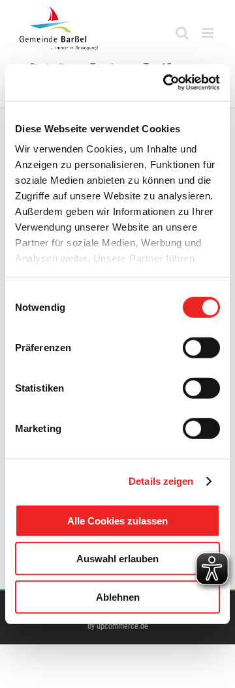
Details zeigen (161, 481)
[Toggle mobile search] (182, 33)
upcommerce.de (122, 626)
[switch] (201, 347)
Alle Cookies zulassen (117, 520)
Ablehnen (118, 596)
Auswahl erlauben (117, 558)
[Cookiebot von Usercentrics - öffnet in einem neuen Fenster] (166, 82)
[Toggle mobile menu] (208, 33)
